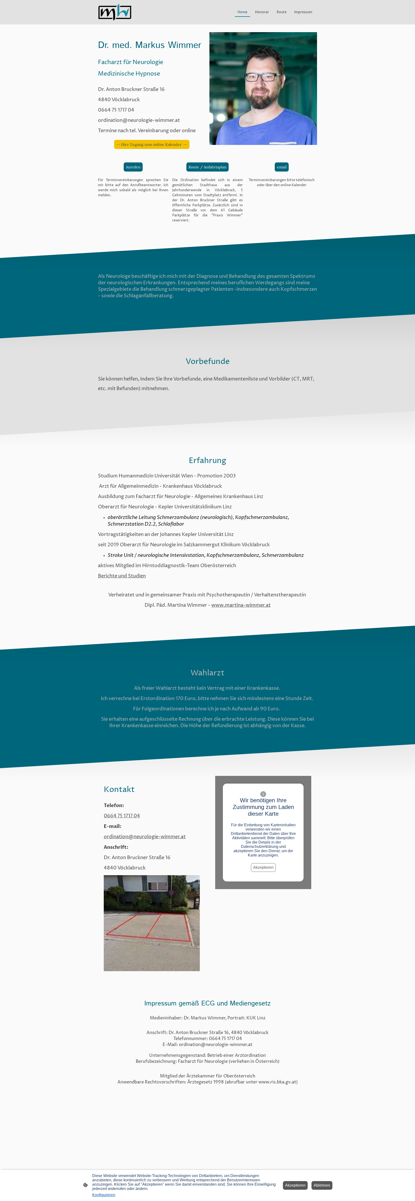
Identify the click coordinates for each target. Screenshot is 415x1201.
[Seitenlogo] (114, 12)
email (282, 167)
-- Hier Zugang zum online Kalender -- (151, 144)
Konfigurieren (103, 1195)
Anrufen (133, 167)
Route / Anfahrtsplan (207, 167)
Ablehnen (322, 1185)
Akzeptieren (263, 867)
